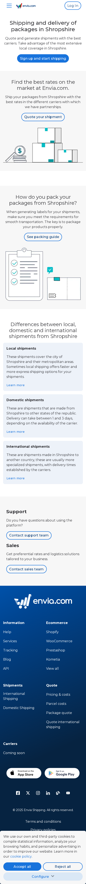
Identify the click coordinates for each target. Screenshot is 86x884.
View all (52, 669)
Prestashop (55, 650)
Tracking (10, 650)
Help (7, 632)
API (6, 669)
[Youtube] (68, 793)
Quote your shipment (43, 117)
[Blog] (58, 793)
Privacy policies (43, 830)
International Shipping (14, 696)
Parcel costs (56, 704)
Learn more (15, 385)
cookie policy (21, 856)
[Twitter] (28, 793)
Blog (7, 659)
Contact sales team (26, 569)
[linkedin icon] (48, 793)
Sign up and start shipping (43, 58)
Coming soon (14, 753)
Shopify (52, 632)
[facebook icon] (18, 793)
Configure (40, 877)
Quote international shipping (63, 724)
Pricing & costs (58, 695)
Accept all (22, 867)
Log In (72, 6)
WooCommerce (59, 641)
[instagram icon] (38, 793)
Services (10, 641)
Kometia (53, 659)
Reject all (63, 867)
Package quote (59, 713)
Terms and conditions (43, 822)
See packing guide (43, 237)
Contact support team (29, 535)
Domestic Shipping (18, 708)
